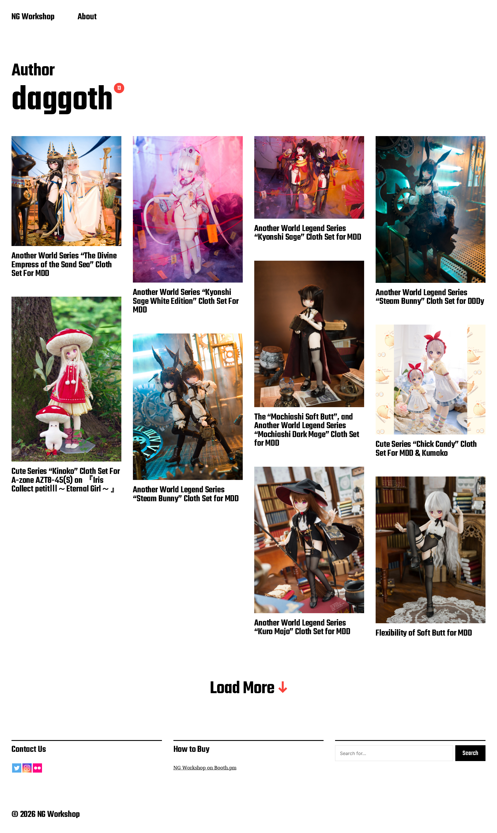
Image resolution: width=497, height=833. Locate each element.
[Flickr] (37, 768)
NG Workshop (33, 17)
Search (470, 753)
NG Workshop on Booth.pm (204, 767)
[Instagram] (27, 768)
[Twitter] (16, 768)
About (87, 17)
